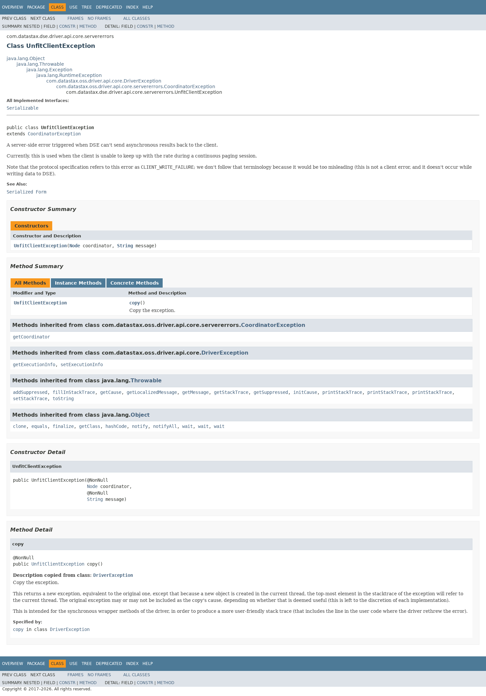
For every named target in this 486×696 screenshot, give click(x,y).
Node (74, 245)
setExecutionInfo (82, 364)
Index (132, 7)
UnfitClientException (40, 245)
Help (147, 7)
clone (19, 426)
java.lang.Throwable (40, 64)
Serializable (22, 108)
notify (140, 426)
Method (88, 26)
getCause (110, 392)
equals (39, 426)
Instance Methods (78, 283)
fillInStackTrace (74, 392)
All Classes (136, 18)
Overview (12, 7)
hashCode (116, 426)
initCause (305, 392)
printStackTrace (342, 392)
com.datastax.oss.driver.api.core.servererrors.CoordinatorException (135, 86)
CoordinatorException (54, 133)
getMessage (195, 392)
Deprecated (109, 7)
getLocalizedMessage (152, 392)
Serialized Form (26, 191)
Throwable (146, 380)
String (125, 245)
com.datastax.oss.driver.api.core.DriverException (103, 81)
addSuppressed (30, 392)
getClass (89, 426)
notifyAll (165, 426)
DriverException (224, 353)
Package (36, 7)
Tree (87, 7)
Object (140, 415)
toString (63, 398)
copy (134, 302)
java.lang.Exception (49, 69)
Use (73, 7)
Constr (67, 26)
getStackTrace (231, 392)
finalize (63, 426)
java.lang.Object (26, 58)
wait (187, 426)
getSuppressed (271, 392)
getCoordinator (31, 336)
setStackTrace (30, 398)
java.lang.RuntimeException (69, 75)
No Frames (99, 18)
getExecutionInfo (34, 364)
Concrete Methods (134, 283)
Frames (75, 18)
